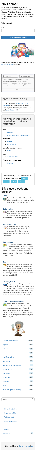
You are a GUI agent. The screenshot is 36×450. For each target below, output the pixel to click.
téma (17, 385)
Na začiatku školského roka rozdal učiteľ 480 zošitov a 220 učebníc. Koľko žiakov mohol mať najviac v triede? (18, 199)
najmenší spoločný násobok (16, 104)
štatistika (17, 381)
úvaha (9, 150)
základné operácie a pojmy (17, 390)
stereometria (17, 377)
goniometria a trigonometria (17, 365)
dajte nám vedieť (7, 64)
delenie (9, 141)
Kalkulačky (17, 433)
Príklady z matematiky (17, 341)
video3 (14, 182)
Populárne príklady (10, 413)
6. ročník (10, 163)
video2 (6, 182)
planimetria (17, 373)
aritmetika (17, 349)
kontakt (21, 446)
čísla (17, 353)
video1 (25, 178)
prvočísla (10, 132)
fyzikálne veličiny (17, 357)
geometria (17, 361)
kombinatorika (17, 369)
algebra (17, 345)
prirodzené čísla (12, 157)
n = (2, 27)
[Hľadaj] (33, 399)
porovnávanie (11, 144)
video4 (22, 182)
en (26, 446)
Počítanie (6, 429)
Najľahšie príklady (10, 421)
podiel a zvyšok (11, 110)
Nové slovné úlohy (10, 409)
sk (32, 446)
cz (29, 446)
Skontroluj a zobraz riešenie (18, 37)
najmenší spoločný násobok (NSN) (19, 135)
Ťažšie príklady (9, 417)
